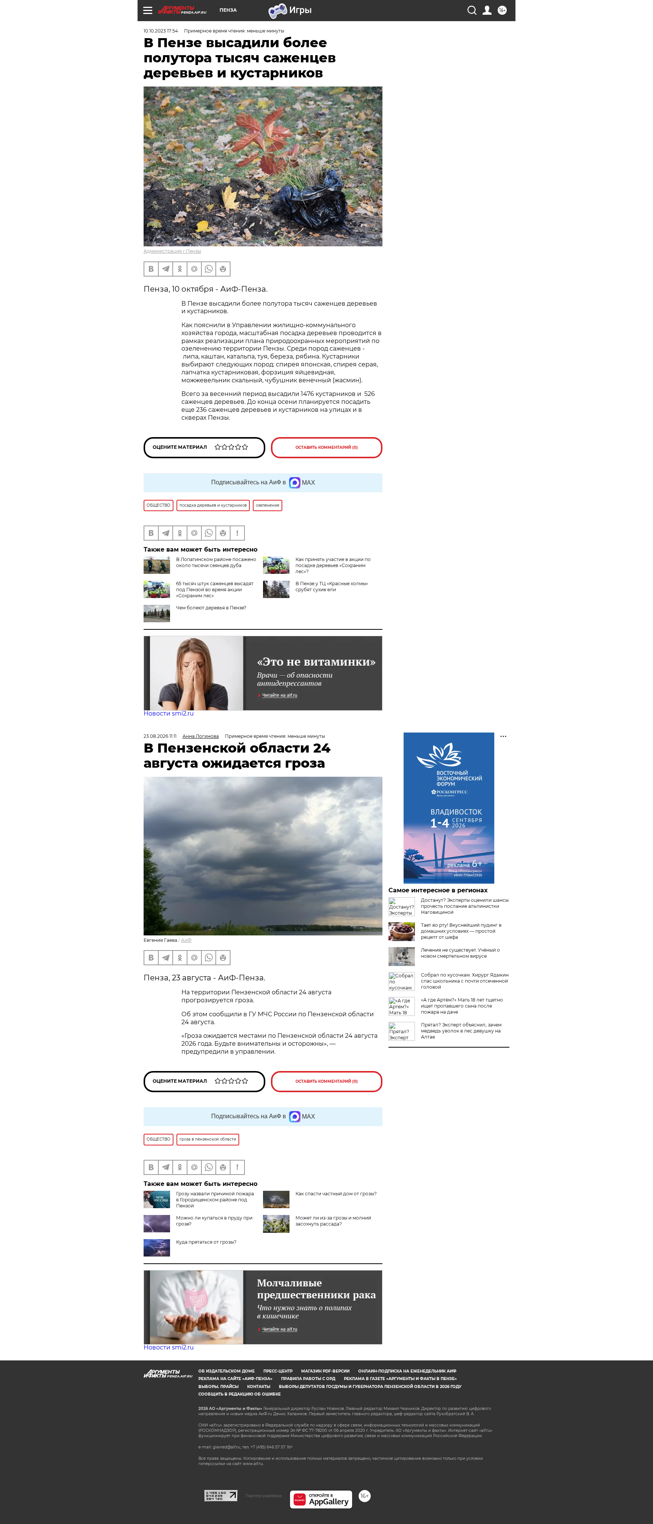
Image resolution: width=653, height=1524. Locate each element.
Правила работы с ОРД (308, 1378)
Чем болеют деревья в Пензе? (211, 608)
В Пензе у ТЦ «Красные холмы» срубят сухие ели (332, 586)
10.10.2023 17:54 (161, 31)
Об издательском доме (226, 1371)
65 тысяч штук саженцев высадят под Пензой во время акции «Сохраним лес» (215, 589)
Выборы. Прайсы (218, 1386)
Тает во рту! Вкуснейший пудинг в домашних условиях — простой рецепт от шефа (461, 931)
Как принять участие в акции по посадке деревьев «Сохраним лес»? (333, 565)
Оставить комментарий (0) (327, 447)
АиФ (186, 940)
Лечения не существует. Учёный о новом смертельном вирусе (460, 953)
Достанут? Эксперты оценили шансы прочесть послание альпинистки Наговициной (465, 906)
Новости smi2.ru (169, 713)
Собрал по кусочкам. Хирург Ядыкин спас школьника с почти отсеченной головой (465, 981)
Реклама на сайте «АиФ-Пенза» (235, 1378)
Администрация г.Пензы (172, 251)
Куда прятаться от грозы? (206, 1242)
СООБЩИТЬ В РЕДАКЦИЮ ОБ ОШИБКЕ (239, 1394)
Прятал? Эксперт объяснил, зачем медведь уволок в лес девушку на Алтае (461, 1031)
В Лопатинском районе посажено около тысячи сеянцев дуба (216, 562)
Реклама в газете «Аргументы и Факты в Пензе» (400, 1378)
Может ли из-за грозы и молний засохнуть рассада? (333, 1221)
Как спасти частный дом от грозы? (336, 1193)
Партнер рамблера (264, 1495)
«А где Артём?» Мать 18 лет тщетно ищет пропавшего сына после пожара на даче (462, 1006)
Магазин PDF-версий (325, 1371)
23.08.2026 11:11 (160, 736)
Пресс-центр (277, 1371)
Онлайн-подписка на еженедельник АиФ (407, 1371)
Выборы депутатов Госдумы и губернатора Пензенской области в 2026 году (370, 1386)
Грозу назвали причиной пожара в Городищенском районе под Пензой (215, 1200)
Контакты (258, 1386)
